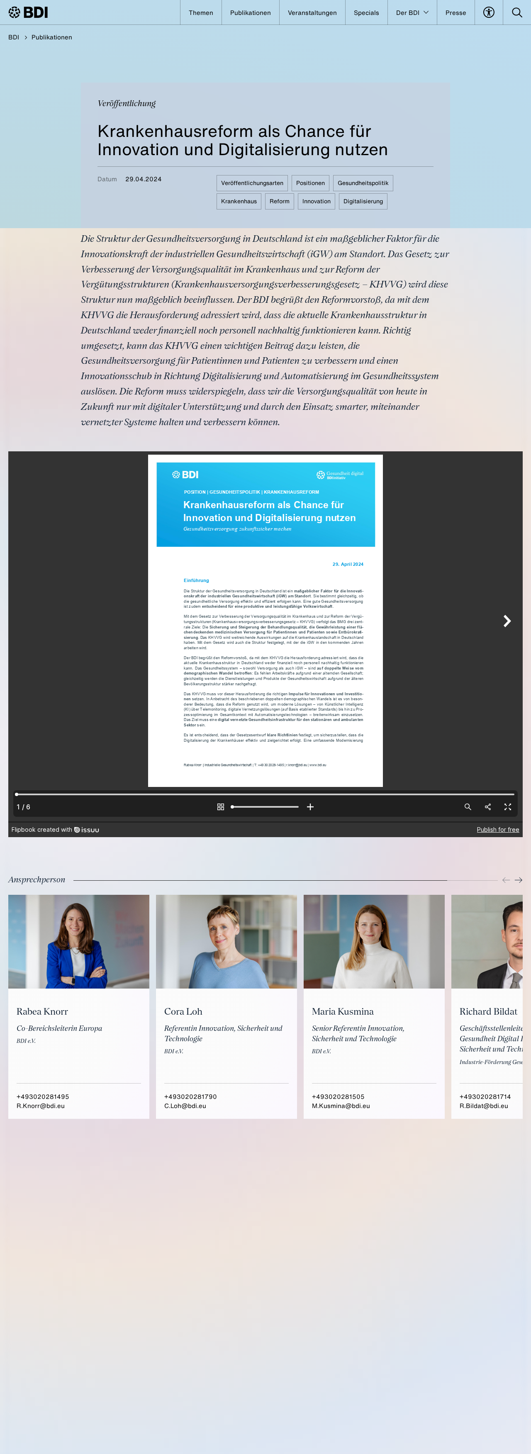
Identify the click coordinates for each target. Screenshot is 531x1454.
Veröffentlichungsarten (252, 182)
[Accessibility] (489, 12)
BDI (13, 36)
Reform (280, 201)
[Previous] (506, 880)
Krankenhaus (239, 201)
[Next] (518, 880)
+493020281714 (485, 1096)
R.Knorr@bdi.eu (41, 1105)
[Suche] (517, 12)
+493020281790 (190, 1096)
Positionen (310, 182)
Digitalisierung (363, 201)
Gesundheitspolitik (363, 182)
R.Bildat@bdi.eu (484, 1105)
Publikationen (52, 36)
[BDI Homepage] (28, 12)
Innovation (316, 201)
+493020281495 (43, 1096)
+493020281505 (338, 1096)
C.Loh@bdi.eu (185, 1105)
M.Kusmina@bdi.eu (341, 1105)
